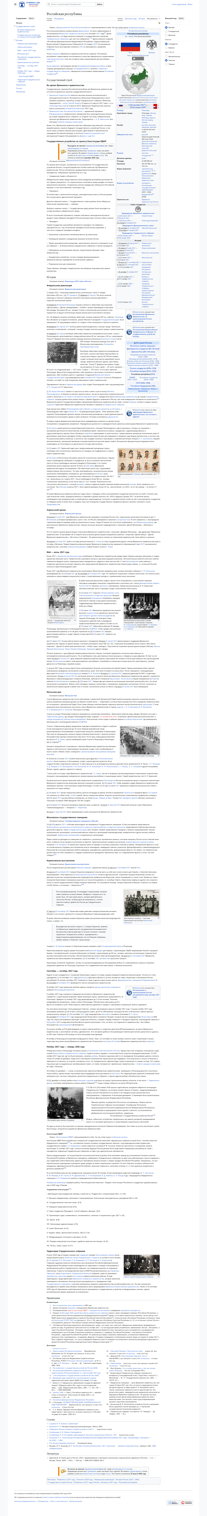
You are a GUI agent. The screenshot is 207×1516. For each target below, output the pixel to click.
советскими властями (55, 59)
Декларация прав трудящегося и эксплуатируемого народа (74, 1378)
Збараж (102, 798)
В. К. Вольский (65, 1260)
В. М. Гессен (64, 1176)
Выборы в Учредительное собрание (147, 279)
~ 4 (90, 38)
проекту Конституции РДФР (77, 1310)
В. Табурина (136, 474)
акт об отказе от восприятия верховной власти (79, 397)
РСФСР (50, 62)
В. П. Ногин (133, 1014)
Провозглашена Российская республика (67, 1351)
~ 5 (54, 61)
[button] (15, 4)
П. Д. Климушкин (78, 1260)
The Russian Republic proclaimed (62, 1443)
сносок (101, 155)
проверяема (91, 151)
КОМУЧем (51, 49)
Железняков (57, 661)
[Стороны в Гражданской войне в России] (155, 107)
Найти (99, 4)
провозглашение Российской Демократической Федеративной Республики (148, 295)
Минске (157, 646)
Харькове (90, 649)
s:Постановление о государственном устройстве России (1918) (76, 1375)
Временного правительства (70, 34)
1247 (151, 365)
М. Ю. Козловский (94, 766)
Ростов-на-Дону (147, 120)
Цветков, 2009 (58, 1392)
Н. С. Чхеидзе (52, 387)
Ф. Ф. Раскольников (109, 766)
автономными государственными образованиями (148, 188)
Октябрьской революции (75, 108)
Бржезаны (65, 681)
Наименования (134, 389)
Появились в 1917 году (66, 1479)
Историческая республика (138, 31)
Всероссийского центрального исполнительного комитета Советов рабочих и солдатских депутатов (86, 827)
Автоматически (174, 56)
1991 (148, 383)
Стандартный (173, 31)
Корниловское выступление (77, 864)
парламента (72, 1308)
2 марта (92, 295)
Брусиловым (115, 679)
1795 (156, 361)
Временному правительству (126, 397)
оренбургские (52, 1276)
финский (153, 127)
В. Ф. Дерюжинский (77, 1176)
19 (70, 1189)
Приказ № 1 (73, 412)
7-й (71, 795)
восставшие (78, 1276)
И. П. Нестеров (91, 1260)
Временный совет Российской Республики (65, 111)
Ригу (138, 868)
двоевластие (146, 173)
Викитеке (137, 312)
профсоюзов (63, 835)
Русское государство (138, 368)
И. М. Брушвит (52, 1260)
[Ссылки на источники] (63, 152)
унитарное (145, 183)
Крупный (171, 35)
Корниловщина (115, 1363)
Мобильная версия (75, 1501)
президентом (135, 1310)
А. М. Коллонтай (79, 766)
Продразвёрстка (53, 504)
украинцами (147, 704)
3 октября (131, 228)
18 (65, 1168)
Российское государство (149, 377)
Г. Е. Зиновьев (154, 764)
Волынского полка (108, 339)
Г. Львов (109, 547)
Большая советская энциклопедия (80, 1361)
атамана (129, 842)
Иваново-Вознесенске (55, 649)
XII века (156, 349)
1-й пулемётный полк (107, 717)
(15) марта (123, 216)
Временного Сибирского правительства (88, 1279)
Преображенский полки (89, 347)
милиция (80, 484)
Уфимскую (51, 1273)
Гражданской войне (97, 66)
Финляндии (108, 780)
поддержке (84, 1255)
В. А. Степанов (66, 710)
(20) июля (121, 218)
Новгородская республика (138, 359)
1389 (145, 357)
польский (152, 125)
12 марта (60, 334)
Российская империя (138, 371)
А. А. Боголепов (147, 1173)
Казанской (87, 1273)
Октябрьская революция (56, 1182)
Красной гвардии (96, 950)
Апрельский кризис (149, 248)
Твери (67, 649)
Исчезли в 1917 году (109, 1482)
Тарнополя (128, 793)
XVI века (150, 352)
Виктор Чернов (147, 236)
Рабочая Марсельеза (140, 55)
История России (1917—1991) (127, 1479)
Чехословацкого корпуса (105, 1255)
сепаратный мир (123, 520)
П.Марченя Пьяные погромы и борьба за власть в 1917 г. (71, 1429)
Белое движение (53, 66)
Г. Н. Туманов (128, 629)
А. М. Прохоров (63, 1363)
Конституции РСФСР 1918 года (65, 1320)
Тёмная (171, 64)
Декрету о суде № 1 (87, 136)
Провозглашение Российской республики (73, 27)
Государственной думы (110, 320)
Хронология (143, 391)
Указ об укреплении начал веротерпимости (68, 1305)
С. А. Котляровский (93, 1176)
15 (96, 1082)
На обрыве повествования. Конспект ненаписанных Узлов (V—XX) (90, 1435)
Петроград (145, 110)
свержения (56, 54)
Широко (171, 48)
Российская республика (128, 1482)
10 (158, 399)
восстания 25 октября (111, 1041)
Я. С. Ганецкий (135, 766)
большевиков (83, 66)
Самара (144, 122)
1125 (140, 357)
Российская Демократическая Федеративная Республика (73, 1400)
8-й (75, 795)
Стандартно (173, 44)
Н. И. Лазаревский (63, 1178)
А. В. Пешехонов (148, 571)
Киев (143, 115)
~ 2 (151, 170)
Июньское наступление (150, 253)
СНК (80, 47)
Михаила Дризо (58, 623)
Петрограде (70, 305)
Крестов (106, 958)
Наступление (126, 679)
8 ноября (129, 223)
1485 (156, 365)
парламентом (125, 1310)
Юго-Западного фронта (128, 798)
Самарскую (114, 1271)
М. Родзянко (99, 377)
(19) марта (52, 458)
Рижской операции (83, 868)
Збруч (109, 798)
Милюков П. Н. (55, 1426)
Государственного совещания (58, 1284)
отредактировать (93, 153)
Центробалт (51, 1022)
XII (145, 352)
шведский (145, 127)
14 (82, 885)
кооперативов (74, 835)
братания (103, 586)
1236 (151, 361)
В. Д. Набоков (107, 1176)
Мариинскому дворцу (145, 522)
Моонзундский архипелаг (64, 990)
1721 (153, 368)
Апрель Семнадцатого (73, 1432)
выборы (95, 1056)
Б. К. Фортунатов (104, 1260)
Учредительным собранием (58, 39)
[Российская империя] (121, 105)
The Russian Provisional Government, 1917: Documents (94, 1446)
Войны (153, 389)
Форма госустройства (125, 183)
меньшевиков (80, 547)
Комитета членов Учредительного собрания (82, 1258)
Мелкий (171, 27)
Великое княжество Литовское (138, 361)
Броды (95, 798)
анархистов (91, 613)
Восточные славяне (138, 346)
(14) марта (116, 409)
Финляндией (152, 100)
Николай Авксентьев (149, 228)
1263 (152, 363)
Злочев (56, 681)
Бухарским (131, 102)
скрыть (31, 18)
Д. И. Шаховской (145, 707)
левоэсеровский (65, 1025)
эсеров (70, 547)
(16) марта (52, 428)
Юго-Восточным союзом (145, 97)
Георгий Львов (147, 216)
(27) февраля (71, 295)
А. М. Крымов (59, 946)
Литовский (108, 344)
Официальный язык (125, 134)
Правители (145, 389)
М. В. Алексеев (94, 673)
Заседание (146, 284)
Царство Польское (149, 150)
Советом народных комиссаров (70, 122)
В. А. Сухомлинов (145, 439)
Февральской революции (146, 95)
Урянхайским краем (150, 102)
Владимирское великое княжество (142, 355)
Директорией (84, 31)
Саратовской (66, 1273)
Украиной (135, 97)
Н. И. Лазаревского (73, 1146)
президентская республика (99, 1310)
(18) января (124, 236)
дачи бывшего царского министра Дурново (96, 616)
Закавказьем (131, 100)
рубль (144, 158)
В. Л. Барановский (130, 625)
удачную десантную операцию (107, 987)
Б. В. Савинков (129, 627)
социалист (51, 405)
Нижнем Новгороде (78, 649)
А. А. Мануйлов (53, 710)
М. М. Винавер (52, 1176)
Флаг (130, 53)
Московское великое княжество (138, 363)
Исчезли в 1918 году (85, 1479)
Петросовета (146, 1017)
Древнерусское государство (138, 349)
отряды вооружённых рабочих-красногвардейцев (66, 719)
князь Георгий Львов (71, 103)
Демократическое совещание (129, 980)
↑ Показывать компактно (59, 1348)
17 (68, 1143)
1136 (150, 359)
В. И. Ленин (60, 739)
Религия (120, 153)
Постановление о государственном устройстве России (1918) (75, 1368)
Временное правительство (59, 95)
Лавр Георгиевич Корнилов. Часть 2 (134, 1356)
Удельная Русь (137, 352)
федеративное (147, 194)
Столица (120, 110)
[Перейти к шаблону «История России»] (135, 343)
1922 (134, 379)
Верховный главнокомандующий (68, 673)
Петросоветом (147, 176)
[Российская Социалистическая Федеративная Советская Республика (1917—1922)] (155, 105)
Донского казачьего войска (143, 842)
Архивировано (56, 1356)
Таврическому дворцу (55, 717)
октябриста (89, 377)
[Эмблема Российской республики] (138, 209)
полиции (132, 484)
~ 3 (154, 170)
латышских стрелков (85, 1080)
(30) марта (90, 466)
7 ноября (131, 230)
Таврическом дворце (74, 384)
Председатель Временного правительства (138, 213)
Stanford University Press (128, 1446)
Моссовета (106, 1014)
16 (154, 1115)
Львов (154, 679)
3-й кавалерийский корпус (111, 946)
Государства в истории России (60, 1482)
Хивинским (123, 102)
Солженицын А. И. (56, 1432)
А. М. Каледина (61, 845)
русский (145, 125)
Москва (153, 113)
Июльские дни (147, 258)
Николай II (61, 391)
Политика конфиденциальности (25, 1501)
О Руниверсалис (43, 1501)
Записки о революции (69, 1424)
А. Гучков (97, 541)
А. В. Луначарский (65, 766)
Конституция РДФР (65, 1137)
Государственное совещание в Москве (81, 821)
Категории (51, 1479)
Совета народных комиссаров (148, 1064)
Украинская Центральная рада (70, 556)
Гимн (129, 55)
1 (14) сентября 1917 (136, 105)
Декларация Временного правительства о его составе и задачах (144, 414)
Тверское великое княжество (138, 365)
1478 (155, 359)
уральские (62, 1276)
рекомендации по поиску (77, 148)
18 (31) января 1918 (137, 107)
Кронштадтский (132, 561)
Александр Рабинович (118, 1351)
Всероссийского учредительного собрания (69, 1053)
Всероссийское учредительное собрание (92, 1313)
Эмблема (151, 53)
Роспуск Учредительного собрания (148, 304)
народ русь (151, 346)
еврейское (89, 433)
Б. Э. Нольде (119, 1176)
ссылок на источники (95, 146)
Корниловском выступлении (87, 875)
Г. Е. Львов (97, 773)
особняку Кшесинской (133, 719)
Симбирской (77, 1273)
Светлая (171, 60)
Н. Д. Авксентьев (102, 119)
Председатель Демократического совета (138, 225)
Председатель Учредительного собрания (138, 233)
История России (144, 343)
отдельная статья (136, 27)
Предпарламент (56, 114)
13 (55, 854)
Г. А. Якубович (152, 625)
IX (150, 349)
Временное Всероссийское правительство (122, 1287)
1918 (130, 236)
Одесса (152, 118)
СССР (138, 383)
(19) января (122, 238)
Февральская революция (75, 289)
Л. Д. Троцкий (52, 766)
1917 (129, 216)
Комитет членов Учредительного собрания (138, 1277)
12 (60, 741)
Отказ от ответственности (59, 1501)
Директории (82, 977)
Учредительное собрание (114, 405)
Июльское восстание (135, 1351)
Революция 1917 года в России (78, 281)
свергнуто (151, 1041)
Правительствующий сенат (94, 133)
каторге (100, 474)
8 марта (60, 305)
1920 (151, 379)
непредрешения (80, 69)
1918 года (73, 1313)
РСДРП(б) (93, 629)
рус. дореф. (129, 36)
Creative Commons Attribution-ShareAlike (55, 1497)
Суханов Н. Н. (54, 1424)
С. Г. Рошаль (123, 766)
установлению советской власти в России (103, 1051)
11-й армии (152, 793)
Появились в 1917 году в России (86, 1482)
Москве (63, 487)
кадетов (120, 707)
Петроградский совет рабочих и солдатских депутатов (88, 409)
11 (51, 489)
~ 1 (152, 155)
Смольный (115, 1073)
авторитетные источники (84, 155)
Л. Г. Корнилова (81, 808)
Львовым (132, 402)
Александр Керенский (150, 221)
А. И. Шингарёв (132, 707)
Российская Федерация (140, 386)
